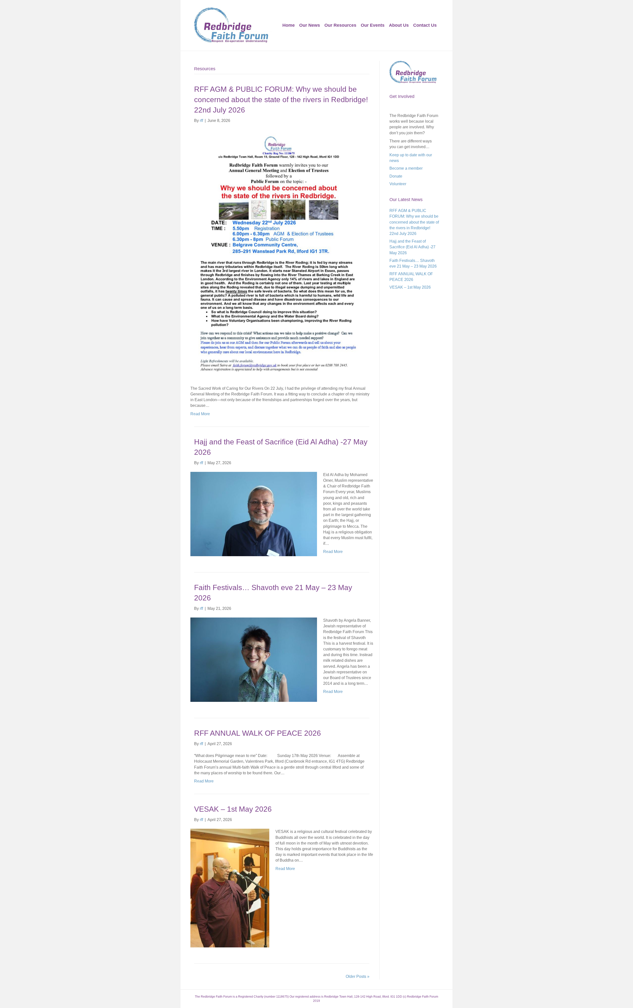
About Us (399, 25)
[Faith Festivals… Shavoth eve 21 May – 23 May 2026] (253, 659)
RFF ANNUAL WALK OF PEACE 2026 (257, 733)
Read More (200, 414)
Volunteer (397, 184)
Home (288, 25)
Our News (309, 25)
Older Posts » (357, 976)
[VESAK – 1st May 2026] (229, 888)
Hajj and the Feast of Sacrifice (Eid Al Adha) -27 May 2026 (412, 247)
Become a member (406, 168)
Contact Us (425, 25)
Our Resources (340, 25)
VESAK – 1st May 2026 (233, 809)
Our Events (372, 25)
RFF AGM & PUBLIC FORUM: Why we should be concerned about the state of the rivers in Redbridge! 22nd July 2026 (281, 99)
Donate (395, 176)
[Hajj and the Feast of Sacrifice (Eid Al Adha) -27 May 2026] (253, 514)
